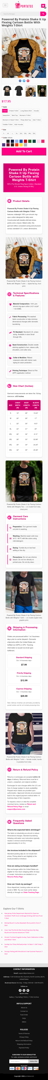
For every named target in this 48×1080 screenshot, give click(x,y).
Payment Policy (24, 1048)
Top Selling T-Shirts (21, 997)
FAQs (24, 1018)
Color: (7, 138)
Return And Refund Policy (24, 1041)
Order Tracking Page (31, 892)
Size (4, 130)
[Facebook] (20, 81)
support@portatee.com (16, 809)
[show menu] (5, 5)
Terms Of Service (24, 1033)
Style (5, 107)
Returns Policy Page (15, 877)
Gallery (11, 997)
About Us (24, 1008)
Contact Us (24, 1011)
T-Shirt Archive (34, 997)
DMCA (24, 1022)
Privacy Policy (24, 1037)
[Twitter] (24, 81)
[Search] (43, 14)
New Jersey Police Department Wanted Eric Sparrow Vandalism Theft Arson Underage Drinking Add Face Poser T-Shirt (23, 915)
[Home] (24, 4)
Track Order (24, 1015)
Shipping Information (24, 1044)
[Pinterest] (28, 81)
